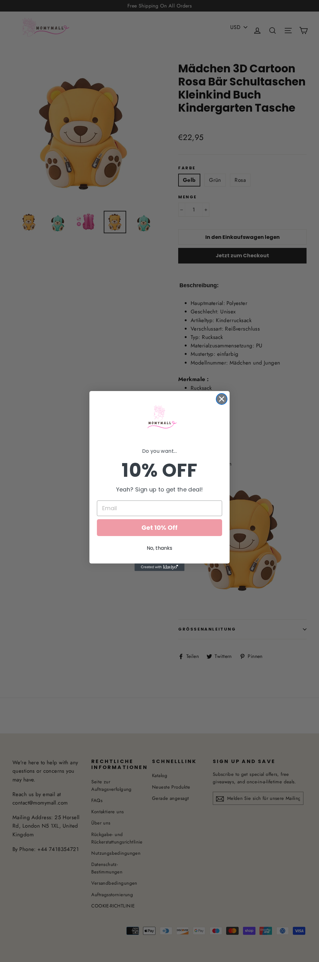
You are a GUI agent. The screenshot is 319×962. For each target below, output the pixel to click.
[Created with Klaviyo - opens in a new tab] (159, 567)
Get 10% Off (159, 527)
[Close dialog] (221, 399)
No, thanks (159, 548)
